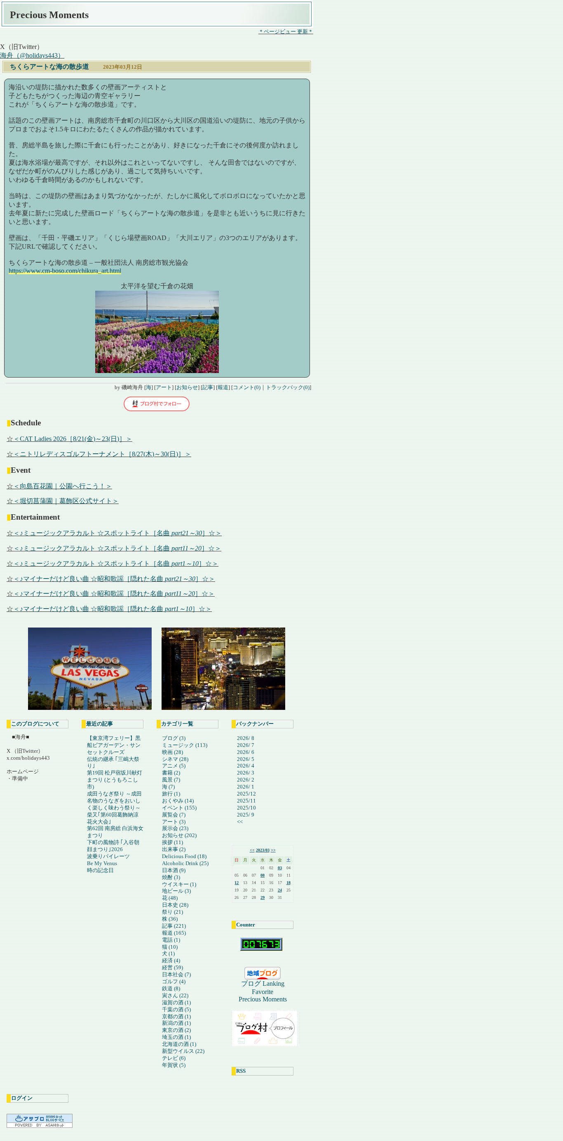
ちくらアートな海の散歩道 (49, 66)
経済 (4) (171, 960)
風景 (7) (171, 780)
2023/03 (263, 850)
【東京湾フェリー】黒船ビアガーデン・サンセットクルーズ (114, 745)
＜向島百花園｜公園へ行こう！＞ (62, 486)
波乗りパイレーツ (108, 856)
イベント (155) (179, 808)
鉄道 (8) (171, 988)
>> (273, 850)
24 (280, 890)
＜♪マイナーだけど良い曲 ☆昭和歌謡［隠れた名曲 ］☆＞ (114, 578)
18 (288, 882)
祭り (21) (172, 912)
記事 (207, 387)
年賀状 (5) (173, 1065)
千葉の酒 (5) (176, 1009)
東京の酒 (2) (176, 1030)
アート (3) (173, 822)
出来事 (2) (173, 849)
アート (164, 387)
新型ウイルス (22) (183, 1051)
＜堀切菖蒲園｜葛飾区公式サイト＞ (66, 500)
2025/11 (246, 801)
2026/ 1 (245, 787)
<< (240, 822)
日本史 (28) (175, 905)
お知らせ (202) (179, 835)
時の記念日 (100, 870)
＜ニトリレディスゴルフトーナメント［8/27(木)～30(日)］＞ (102, 453)
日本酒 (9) (173, 870)
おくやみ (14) (178, 801)
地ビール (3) (176, 891)
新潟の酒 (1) (176, 1023)
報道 (223, 387)
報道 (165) (174, 933)
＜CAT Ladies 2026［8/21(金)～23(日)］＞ (72, 438)
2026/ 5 (245, 759)
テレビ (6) (173, 1058)
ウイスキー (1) (179, 884)
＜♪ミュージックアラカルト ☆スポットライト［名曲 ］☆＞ (117, 533)
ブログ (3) (173, 738)
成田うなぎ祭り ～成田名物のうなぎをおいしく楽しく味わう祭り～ (114, 801)
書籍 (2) (171, 773)
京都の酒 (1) (176, 1016)
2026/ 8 (245, 738)
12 (237, 882)
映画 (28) (172, 752)
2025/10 (246, 808)
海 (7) (168, 787)
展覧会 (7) (173, 815)
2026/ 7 (245, 745)
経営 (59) (172, 967)
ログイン (22, 1098)
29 (262, 897)
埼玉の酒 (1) (176, 1037)
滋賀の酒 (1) (176, 1002)
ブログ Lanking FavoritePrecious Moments (265, 991)
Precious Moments (49, 14)
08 (262, 875)
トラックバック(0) (288, 387)
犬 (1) (168, 953)
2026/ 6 (245, 752)
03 (280, 868)
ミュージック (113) (184, 745)
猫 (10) (170, 947)
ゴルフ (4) (173, 981)
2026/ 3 (245, 773)
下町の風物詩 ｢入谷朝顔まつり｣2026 (113, 845)
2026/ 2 (245, 780)
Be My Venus (102, 863)
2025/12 (246, 794)
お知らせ (187, 387)
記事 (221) (174, 926)
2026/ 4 (245, 766)
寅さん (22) (175, 995)
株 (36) (170, 919)
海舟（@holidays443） (32, 55)
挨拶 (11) (172, 842)
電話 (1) (171, 940)
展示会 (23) (175, 828)
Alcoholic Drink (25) (185, 863)
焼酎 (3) (171, 877)
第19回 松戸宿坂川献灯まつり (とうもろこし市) (114, 780)
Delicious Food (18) (184, 856)
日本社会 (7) (176, 974)
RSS (241, 1071)
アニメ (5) (173, 766)
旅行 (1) (171, 794)
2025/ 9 (245, 815)
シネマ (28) (175, 759)
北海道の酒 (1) (179, 1044)
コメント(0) (246, 387)
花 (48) (170, 898)
